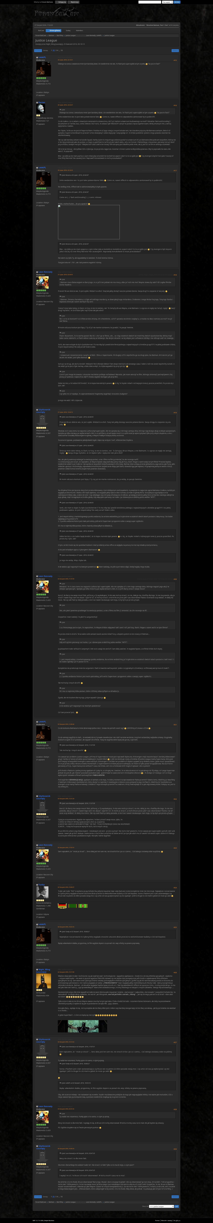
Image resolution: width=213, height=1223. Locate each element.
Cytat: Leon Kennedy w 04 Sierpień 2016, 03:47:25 (78, 1153)
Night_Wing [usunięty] (43, 970)
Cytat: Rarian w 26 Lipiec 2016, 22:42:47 (75, 175)
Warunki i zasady (166, 1220)
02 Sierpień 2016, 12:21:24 (66, 798)
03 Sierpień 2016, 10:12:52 (66, 1042)
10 (62, 50)
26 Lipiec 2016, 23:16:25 (65, 170)
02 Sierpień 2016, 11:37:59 (66, 579)
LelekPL (99, 35)
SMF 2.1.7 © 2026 (38, 1220)
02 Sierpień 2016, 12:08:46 (66, 724)
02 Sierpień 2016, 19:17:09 (66, 972)
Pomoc (157, 1220)
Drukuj (175, 50)
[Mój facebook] (37, 89)
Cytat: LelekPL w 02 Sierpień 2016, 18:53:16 (76, 1083)
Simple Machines (49, 1220)
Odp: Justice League (65, 57)
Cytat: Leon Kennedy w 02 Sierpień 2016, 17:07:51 (78, 1047)
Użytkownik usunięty (43, 410)
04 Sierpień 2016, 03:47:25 (66, 1109)
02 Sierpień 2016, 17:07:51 (66, 847)
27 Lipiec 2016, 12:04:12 (65, 412)
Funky (41, 884)
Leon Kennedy (91, 35)
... (60, 50)
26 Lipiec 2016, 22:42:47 (65, 105)
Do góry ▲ (177, 1220)
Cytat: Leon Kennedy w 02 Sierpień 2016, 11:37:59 (78, 745)
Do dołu (38, 50)
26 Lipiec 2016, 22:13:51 (65, 60)
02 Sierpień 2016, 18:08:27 (66, 887)
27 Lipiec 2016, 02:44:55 (65, 274)
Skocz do (145, 1206)
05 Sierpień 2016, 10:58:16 (66, 1148)
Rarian (41, 102)
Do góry (38, 1197)
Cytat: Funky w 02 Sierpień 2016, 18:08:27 (75, 932)
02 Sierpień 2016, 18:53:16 (66, 927)
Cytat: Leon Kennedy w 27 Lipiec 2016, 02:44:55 (77, 417)
